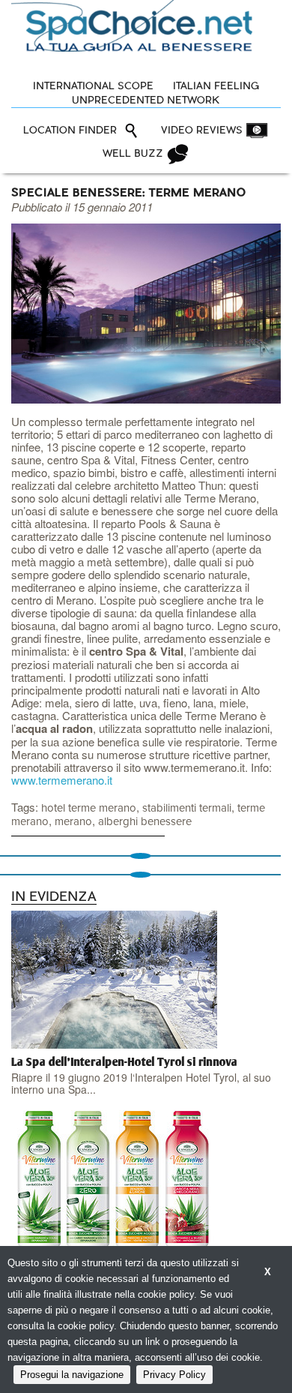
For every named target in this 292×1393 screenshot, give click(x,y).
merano (73, 821)
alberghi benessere (145, 821)
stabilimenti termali (186, 808)
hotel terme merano (88, 808)
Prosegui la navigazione (72, 1374)
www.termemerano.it (61, 780)
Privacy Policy (174, 1374)
